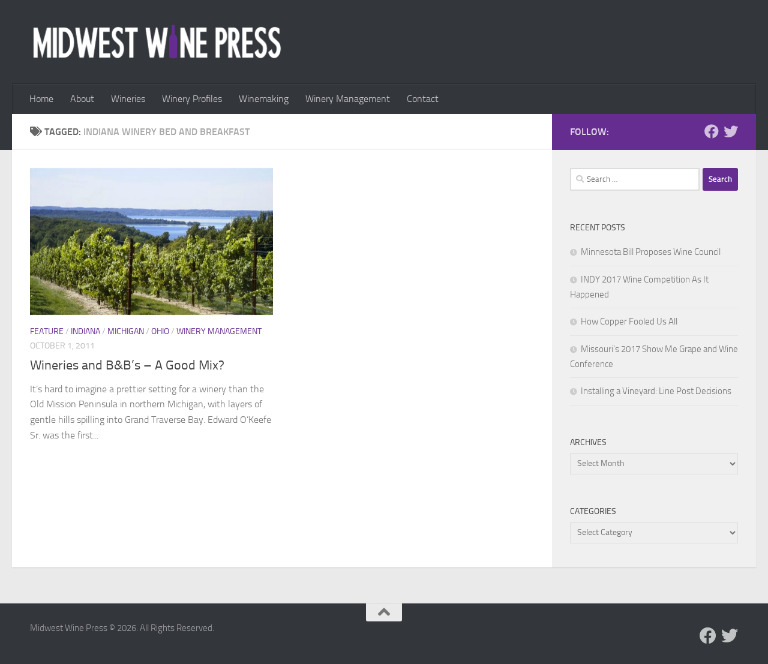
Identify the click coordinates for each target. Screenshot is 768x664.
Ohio (160, 331)
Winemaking (264, 98)
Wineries (128, 98)
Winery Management (347, 98)
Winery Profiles (192, 98)
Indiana (85, 331)
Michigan (125, 331)
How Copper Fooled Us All (629, 321)
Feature (47, 331)
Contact (423, 98)
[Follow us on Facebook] (711, 131)
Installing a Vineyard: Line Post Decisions (656, 391)
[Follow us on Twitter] (731, 131)
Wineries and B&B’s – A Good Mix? (127, 365)
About (82, 98)
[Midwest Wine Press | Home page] (157, 42)
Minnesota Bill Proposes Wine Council (651, 252)
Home (41, 98)
